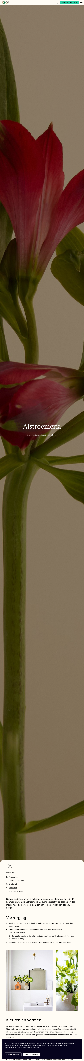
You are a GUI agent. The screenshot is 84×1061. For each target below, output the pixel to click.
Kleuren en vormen (16, 880)
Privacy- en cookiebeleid (31, 1047)
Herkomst (13, 887)
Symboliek (13, 884)
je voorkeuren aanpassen (23, 1045)
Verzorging (13, 877)
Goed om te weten (16, 891)
